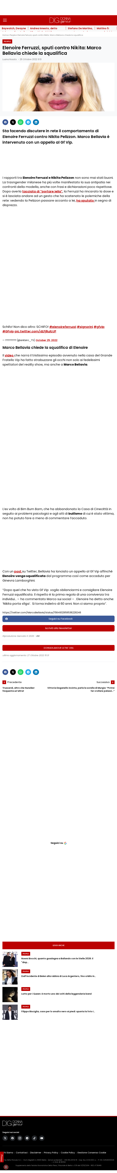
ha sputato (85, 200)
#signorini (85, 327)
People (13, 35)
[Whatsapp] (20, 122)
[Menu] (5, 20)
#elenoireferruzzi (62, 327)
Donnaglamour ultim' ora (58, 647)
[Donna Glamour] (60, 20)
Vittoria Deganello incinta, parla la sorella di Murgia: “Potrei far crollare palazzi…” (81, 690)
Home (5, 35)
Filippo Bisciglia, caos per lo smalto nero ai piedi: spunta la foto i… (58, 1011)
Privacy (1, 1158)
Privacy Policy (51, 1152)
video (9, 355)
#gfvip (99, 327)
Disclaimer (35, 1152)
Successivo (103, 682)
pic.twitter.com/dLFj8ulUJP (35, 331)
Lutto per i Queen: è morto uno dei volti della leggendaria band (56, 993)
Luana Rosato (9, 59)
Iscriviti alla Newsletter (58, 628)
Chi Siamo (7, 1152)
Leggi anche (58, 945)
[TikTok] (34, 1138)
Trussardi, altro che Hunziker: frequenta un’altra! (18, 690)
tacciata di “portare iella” (42, 191)
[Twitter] (13, 122)
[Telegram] (28, 122)
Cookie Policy (68, 1152)
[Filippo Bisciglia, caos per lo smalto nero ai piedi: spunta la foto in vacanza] (10, 1012)
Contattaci (22, 1152)
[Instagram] (20, 1138)
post (18, 571)
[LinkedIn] (36, 122)
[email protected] (55, 1160)
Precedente (14, 682)
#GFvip (8, 331)
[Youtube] (41, 1138)
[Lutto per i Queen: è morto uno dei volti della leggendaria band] (10, 994)
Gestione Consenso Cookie (91, 1152)
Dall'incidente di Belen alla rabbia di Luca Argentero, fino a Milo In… (58, 976)
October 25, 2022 (46, 340)
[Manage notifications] (6, 1167)
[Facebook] (5, 122)
